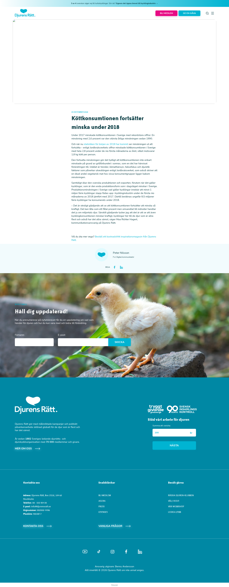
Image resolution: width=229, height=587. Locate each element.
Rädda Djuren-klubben (181, 495)
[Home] (25, 13)
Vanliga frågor (110, 526)
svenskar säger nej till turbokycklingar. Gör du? (114, 3)
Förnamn (19, 334)
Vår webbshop (176, 506)
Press (101, 506)
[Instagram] (112, 552)
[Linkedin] (140, 551)
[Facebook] (126, 551)
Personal (114, 585)
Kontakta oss (33, 526)
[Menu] (212, 13)
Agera (101, 500)
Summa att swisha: (162, 425)
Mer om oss (23, 448)
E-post (61, 334)
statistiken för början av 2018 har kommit (106, 144)
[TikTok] (98, 551)
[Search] (207, 13)
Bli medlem (104, 495)
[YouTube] (85, 551)
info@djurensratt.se (41, 506)
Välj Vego (173, 500)
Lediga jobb (174, 512)
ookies (104, 512)
